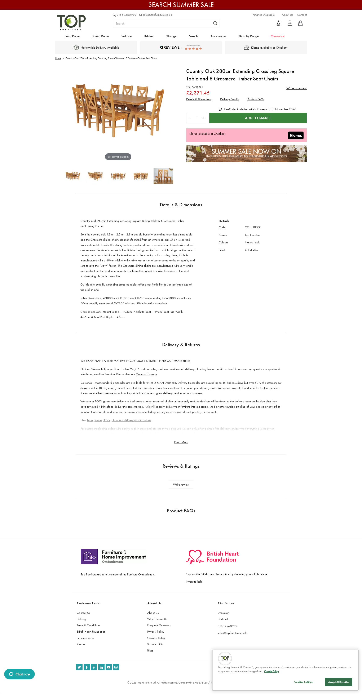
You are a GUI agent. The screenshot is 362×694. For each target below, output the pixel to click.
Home (58, 58)
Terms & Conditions (88, 625)
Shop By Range (248, 36)
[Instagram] (116, 667)
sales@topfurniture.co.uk (157, 15)
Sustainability (155, 644)
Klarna (81, 644)
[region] (285, 670)
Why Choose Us (157, 619)
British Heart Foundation (91, 631)
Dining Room (100, 36)
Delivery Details (229, 99)
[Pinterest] (94, 667)
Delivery (81, 619)
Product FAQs (255, 99)
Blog (150, 650)
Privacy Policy (155, 631)
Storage (171, 36)
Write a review (296, 88)
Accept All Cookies (338, 682)
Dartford (223, 619)
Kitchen (149, 36)
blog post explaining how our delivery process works (119, 420)
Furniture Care (85, 638)
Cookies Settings (303, 682)
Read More (181, 442)
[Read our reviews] (181, 47)
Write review (181, 484)
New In (194, 36)
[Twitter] (79, 667)
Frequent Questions (159, 625)
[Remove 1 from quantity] (190, 118)
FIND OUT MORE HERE (174, 361)
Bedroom (126, 36)
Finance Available (264, 15)
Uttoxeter (223, 613)
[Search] (215, 23)
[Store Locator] (278, 23)
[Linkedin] (101, 667)
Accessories (218, 36)
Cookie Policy (271, 671)
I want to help (194, 581)
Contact (302, 15)
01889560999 (127, 15)
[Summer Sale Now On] (246, 161)
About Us (287, 15)
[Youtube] (109, 667)
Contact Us (83, 613)
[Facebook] (87, 667)
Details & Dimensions (198, 99)
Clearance (277, 36)
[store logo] (71, 29)
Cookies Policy (156, 638)
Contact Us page (146, 374)
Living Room (71, 36)
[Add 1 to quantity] (204, 118)
